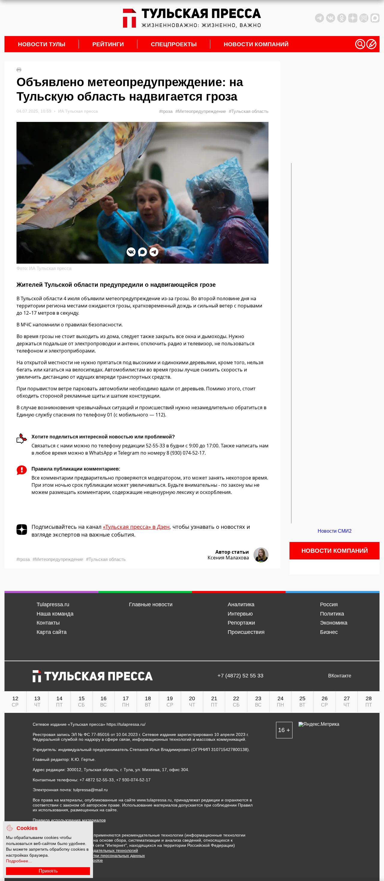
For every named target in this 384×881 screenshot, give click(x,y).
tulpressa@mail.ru (90, 789)
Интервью (240, 614)
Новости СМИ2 (335, 531)
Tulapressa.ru (53, 604)
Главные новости (150, 604)
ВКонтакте (339, 676)
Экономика (333, 623)
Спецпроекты (174, 44)
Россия (329, 604)
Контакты (48, 623)
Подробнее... (19, 860)
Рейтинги (108, 44)
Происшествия (246, 632)
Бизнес (329, 632)
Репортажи (241, 623)
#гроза (165, 111)
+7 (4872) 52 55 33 (240, 676)
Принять (48, 870)
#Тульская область (248, 111)
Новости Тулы (41, 44)
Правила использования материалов (69, 820)
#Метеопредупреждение (201, 111)
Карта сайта (52, 632)
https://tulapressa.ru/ (126, 724)
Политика (332, 614)
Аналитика (241, 604)
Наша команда (55, 614)
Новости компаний (256, 44)
